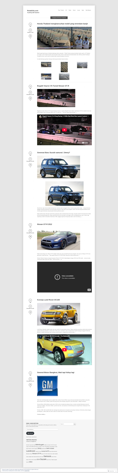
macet (50, 451)
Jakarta (33, 448)
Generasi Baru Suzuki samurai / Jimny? (53, 153)
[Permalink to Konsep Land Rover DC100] (58, 325)
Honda (56, 446)
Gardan (40, 446)
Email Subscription (32, 423)
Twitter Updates (31, 439)
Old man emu (50, 453)
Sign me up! (30, 433)
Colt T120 (52, 444)
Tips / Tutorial (61, 10)
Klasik (70, 10)
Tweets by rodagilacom (31, 441)
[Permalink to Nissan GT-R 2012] (58, 249)
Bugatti (41, 445)
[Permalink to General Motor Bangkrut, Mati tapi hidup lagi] (47, 395)
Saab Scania (41, 456)
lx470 (47, 451)
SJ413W (35, 459)
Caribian (45, 444)
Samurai (47, 456)
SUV (38, 459)
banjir (34, 444)
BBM (37, 445)
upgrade (55, 459)
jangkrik (36, 448)
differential (33, 446)
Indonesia (29, 448)
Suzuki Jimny (48, 459)
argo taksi (31, 444)
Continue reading (41, 414)
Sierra (30, 459)
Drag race (37, 446)
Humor (74, 10)
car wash (48, 444)
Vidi (30, 26)
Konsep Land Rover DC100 (48, 300)
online (53, 453)
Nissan (31, 453)
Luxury (78, 10)
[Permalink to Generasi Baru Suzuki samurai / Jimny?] (58, 177)
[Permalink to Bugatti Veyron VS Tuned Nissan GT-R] (56, 106)
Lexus (43, 451)
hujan (27, 448)
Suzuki (43, 459)
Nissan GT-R (36, 453)
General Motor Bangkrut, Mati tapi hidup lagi (55, 372)
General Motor (46, 446)
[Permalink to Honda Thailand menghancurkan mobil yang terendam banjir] (64, 49)
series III (52, 456)
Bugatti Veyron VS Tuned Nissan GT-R (53, 86)
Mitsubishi (28, 453)
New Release (88, 10)
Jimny (39, 448)
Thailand (52, 459)
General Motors (52, 446)
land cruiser (50, 448)
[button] (46, 65)
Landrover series (38, 451)
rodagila (30, 456)
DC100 (30, 446)
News (83, 10)
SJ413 (32, 459)
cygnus (27, 446)
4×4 (66, 10)
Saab (32, 456)
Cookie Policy (27, 470)
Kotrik (45, 448)
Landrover (30, 451)
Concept (55, 444)
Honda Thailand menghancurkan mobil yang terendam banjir (62, 24)
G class (43, 446)
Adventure (28, 444)
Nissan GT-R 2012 (44, 224)
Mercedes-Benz (54, 451)
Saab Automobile (36, 456)
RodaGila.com (32, 11)
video (30, 462)
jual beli (43, 448)
